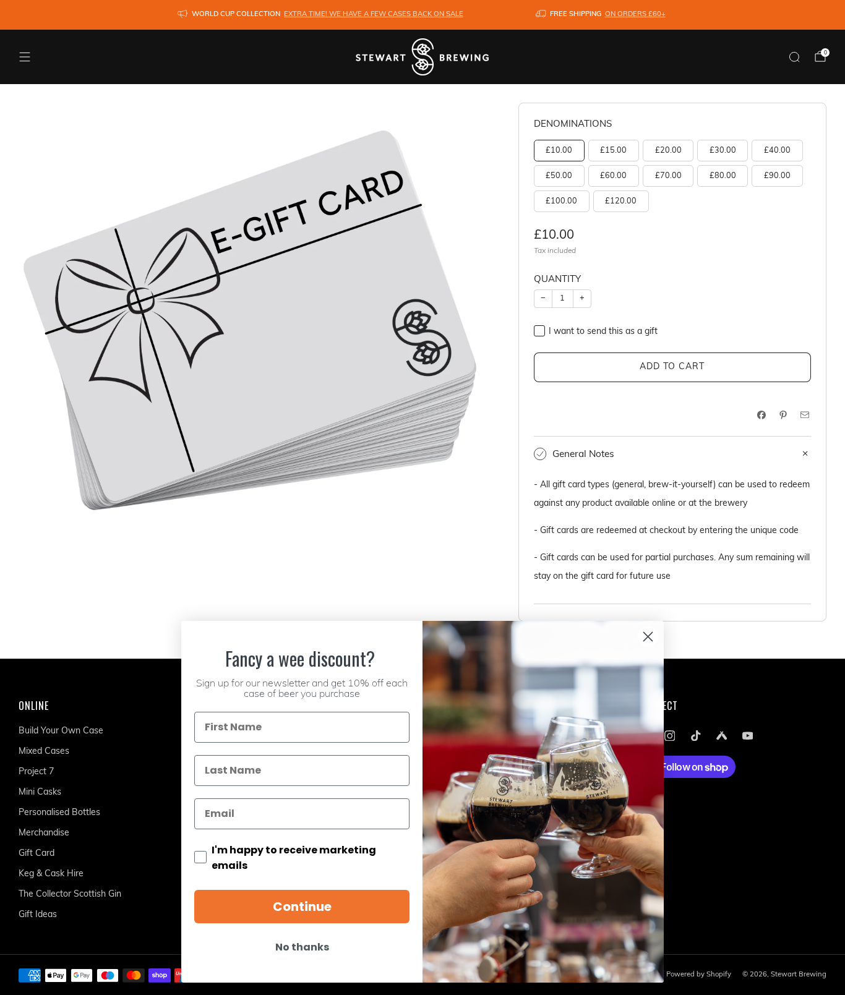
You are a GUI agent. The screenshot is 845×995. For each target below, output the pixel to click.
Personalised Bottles (59, 813)
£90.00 (777, 176)
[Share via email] (804, 414)
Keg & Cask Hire (51, 874)
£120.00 (621, 201)
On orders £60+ (635, 14)
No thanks (302, 947)
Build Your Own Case (61, 731)
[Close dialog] (648, 636)
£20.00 (668, 151)
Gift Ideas (38, 915)
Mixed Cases (44, 751)
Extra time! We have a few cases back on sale (373, 14)
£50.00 (559, 176)
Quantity (557, 279)
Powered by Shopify (698, 975)
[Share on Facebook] (761, 414)
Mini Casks (40, 792)
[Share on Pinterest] (782, 414)
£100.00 (561, 201)
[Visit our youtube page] (747, 735)
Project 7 (36, 772)
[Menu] (25, 57)
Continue (302, 906)
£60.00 (613, 176)
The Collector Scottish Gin (70, 894)
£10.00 (559, 151)
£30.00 (723, 151)
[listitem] (321, 15)
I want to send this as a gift (603, 331)
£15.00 (613, 151)
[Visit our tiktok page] (695, 735)
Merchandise (44, 833)
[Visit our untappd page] (721, 735)
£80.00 (723, 176)
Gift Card (36, 853)
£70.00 (668, 176)
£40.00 (777, 151)
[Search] (794, 57)
